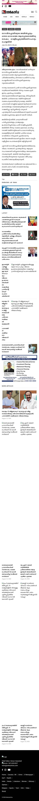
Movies (24, 781)
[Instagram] (6, 7)
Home (4, 775)
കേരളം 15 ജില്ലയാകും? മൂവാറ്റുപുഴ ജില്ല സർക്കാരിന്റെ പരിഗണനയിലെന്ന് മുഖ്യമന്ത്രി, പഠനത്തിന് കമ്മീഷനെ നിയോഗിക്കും (5, 321)
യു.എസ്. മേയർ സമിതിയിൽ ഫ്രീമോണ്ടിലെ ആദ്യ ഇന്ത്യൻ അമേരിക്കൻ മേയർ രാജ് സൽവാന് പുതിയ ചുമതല (28, 570)
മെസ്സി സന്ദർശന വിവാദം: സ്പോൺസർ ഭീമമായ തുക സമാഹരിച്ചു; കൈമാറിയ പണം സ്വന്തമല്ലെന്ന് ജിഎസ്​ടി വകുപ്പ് (28, 732)
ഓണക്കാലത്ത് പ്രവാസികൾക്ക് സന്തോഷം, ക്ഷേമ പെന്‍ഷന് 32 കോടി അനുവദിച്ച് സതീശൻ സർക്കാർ (13, 348)
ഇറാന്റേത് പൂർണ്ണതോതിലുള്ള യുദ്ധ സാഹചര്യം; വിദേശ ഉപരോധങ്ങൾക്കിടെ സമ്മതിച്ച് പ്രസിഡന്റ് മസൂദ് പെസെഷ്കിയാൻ (5, 280)
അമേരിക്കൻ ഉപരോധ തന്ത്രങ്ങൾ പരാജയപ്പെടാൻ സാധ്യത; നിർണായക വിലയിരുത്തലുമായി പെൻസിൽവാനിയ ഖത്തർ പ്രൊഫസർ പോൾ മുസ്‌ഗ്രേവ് (14, 222)
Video (27, 788)
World (32, 17)
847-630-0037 (13, 763)
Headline (11, 29)
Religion (4, 788)
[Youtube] (10, 7)
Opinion (4, 785)
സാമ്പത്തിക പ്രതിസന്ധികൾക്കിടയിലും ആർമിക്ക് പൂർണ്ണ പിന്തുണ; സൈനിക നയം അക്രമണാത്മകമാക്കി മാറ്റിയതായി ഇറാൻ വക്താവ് (12, 237)
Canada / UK (12, 775)
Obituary (31, 781)
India (17, 17)
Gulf (3, 778)
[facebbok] (2, 7)
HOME (5, 17)
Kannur (15, 182)
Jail (11, 182)
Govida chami (5, 182)
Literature (16, 781)
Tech (17, 788)
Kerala (24, 17)
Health (9, 778)
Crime (4, 29)
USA (11, 17)
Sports (11, 788)
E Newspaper (28, 775)
